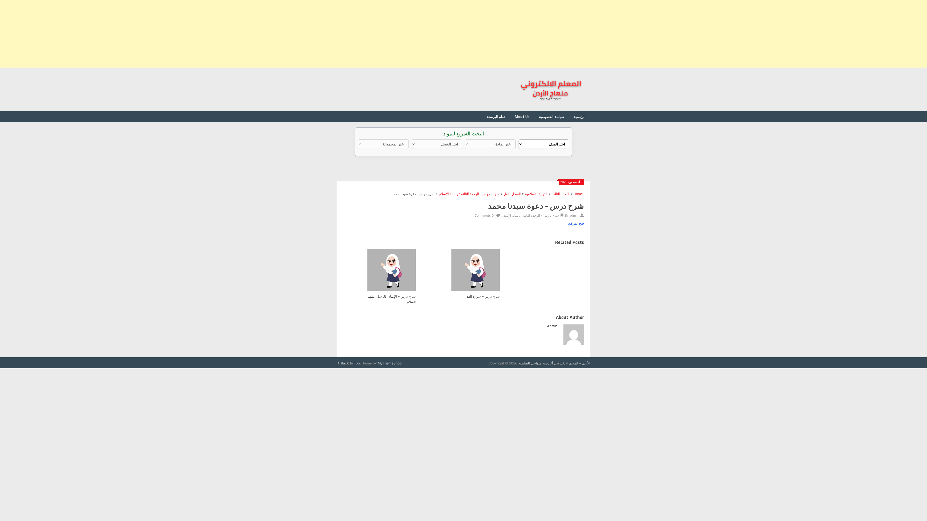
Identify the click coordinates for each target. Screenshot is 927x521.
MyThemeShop (390, 363)
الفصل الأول (512, 194)
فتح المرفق (576, 223)
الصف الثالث (560, 194)
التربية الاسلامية (536, 194)
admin (573, 215)
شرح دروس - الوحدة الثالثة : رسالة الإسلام (469, 194)
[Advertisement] (782, 34)
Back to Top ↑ (348, 363)
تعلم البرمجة (496, 116)
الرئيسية (579, 116)
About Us (521, 116)
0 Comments (484, 215)
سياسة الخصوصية (551, 116)
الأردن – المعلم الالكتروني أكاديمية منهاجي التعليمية (554, 363)
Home (578, 194)
